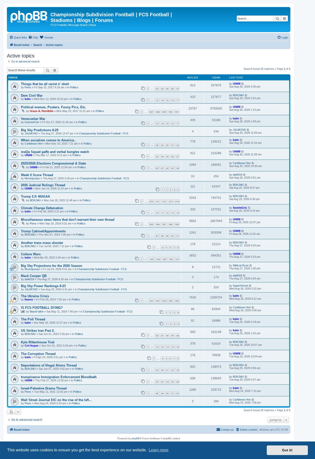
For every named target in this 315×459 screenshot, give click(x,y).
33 (157, 88)
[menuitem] (33, 37)
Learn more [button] (159, 450)
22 (157, 381)
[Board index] (29, 16)
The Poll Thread (33, 319)
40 (157, 168)
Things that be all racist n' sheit (45, 84)
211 (157, 201)
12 (167, 212)
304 (164, 300)
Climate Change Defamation (42, 208)
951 (177, 111)
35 (167, 88)
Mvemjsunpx (32, 178)
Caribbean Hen (34, 143)
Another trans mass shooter (42, 243)
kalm (28, 98)
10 (157, 212)
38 (167, 335)
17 (177, 100)
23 (162, 381)
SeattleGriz (240, 207)
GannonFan (32, 122)
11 (162, 212)
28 (157, 145)
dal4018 (237, 174)
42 (167, 168)
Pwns (28, 87)
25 (172, 381)
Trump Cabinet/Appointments (43, 231)
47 (157, 236)
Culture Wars (31, 254)
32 (177, 145)
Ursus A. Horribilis (41, 111)
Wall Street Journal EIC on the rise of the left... (56, 400)
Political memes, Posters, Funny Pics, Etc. (53, 107)
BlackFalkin (37, 311)
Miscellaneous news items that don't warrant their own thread (67, 219)
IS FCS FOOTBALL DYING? (42, 308)
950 (170, 111)
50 (172, 236)
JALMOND (31, 133)
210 (151, 201)
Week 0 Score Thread (37, 175)
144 (157, 259)
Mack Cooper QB (34, 276)
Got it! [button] (287, 450)
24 (167, 381)
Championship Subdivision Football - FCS (103, 133)
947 (151, 111)
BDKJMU (238, 95)
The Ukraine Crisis (35, 296)
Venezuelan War (33, 119)
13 (157, 100)
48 (162, 236)
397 (164, 224)
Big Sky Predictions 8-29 (39, 130)
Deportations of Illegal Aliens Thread (49, 365)
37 (177, 88)
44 (177, 168)
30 (167, 145)
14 (162, 100)
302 (151, 300)
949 (164, 111)
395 (151, 224)
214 (177, 201)
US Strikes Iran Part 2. (38, 330)
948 (157, 111)
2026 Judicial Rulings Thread (43, 185)
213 (170, 201)
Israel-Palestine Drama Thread (44, 388)
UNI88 (236, 83)
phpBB (136, 438)
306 (177, 300)
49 (167, 236)
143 (151, 259)
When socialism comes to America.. (48, 140)
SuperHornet (240, 285)
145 (164, 259)
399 (177, 224)
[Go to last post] (242, 83)
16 (172, 100)
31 (172, 145)
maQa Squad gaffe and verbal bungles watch (55, 152)
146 (170, 259)
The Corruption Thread (38, 354)
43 (172, 168)
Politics (74, 87)
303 (157, 300)
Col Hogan (31, 345)
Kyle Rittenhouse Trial (37, 342)
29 (162, 145)
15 (167, 100)
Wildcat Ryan (241, 265)
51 (177, 236)
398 (170, 224)
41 (162, 168)
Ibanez (29, 299)
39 (172, 335)
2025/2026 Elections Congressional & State (53, 163)
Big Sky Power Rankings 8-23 (43, 286)
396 (157, 224)
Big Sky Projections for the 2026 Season (51, 266)
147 (177, 259)
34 (162, 88)
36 (172, 88)
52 (177, 393)
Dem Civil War (32, 95)
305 (170, 300)
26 (177, 381)
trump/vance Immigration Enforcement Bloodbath (59, 377)
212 (164, 201)
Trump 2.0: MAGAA (35, 196)
